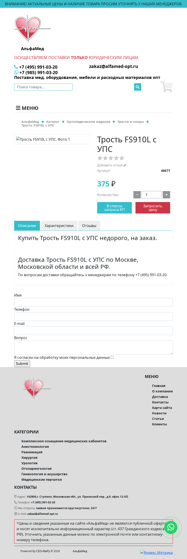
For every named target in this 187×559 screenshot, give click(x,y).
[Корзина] (167, 86)
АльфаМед (80, 551)
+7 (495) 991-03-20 (43, 502)
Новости (159, 413)
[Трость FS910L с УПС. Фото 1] (52, 139)
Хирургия (29, 457)
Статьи (158, 418)
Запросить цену (152, 207)
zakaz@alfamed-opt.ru (42, 514)
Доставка (160, 396)
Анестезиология (35, 446)
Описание (27, 225)
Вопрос (20, 337)
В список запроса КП (114, 207)
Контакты (160, 402)
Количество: (108, 194)
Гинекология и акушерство (44, 474)
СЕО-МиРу (43, 551)
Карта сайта (162, 407)
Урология (29, 463)
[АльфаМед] (32, 28)
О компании (162, 391)
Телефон (21, 309)
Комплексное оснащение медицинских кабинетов (63, 441)
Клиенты (159, 424)
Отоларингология (36, 468)
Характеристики (59, 225)
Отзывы (89, 225)
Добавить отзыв (110, 165)
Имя (18, 295)
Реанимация (31, 452)
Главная (158, 385)
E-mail (19, 323)
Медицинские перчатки (41, 479)
